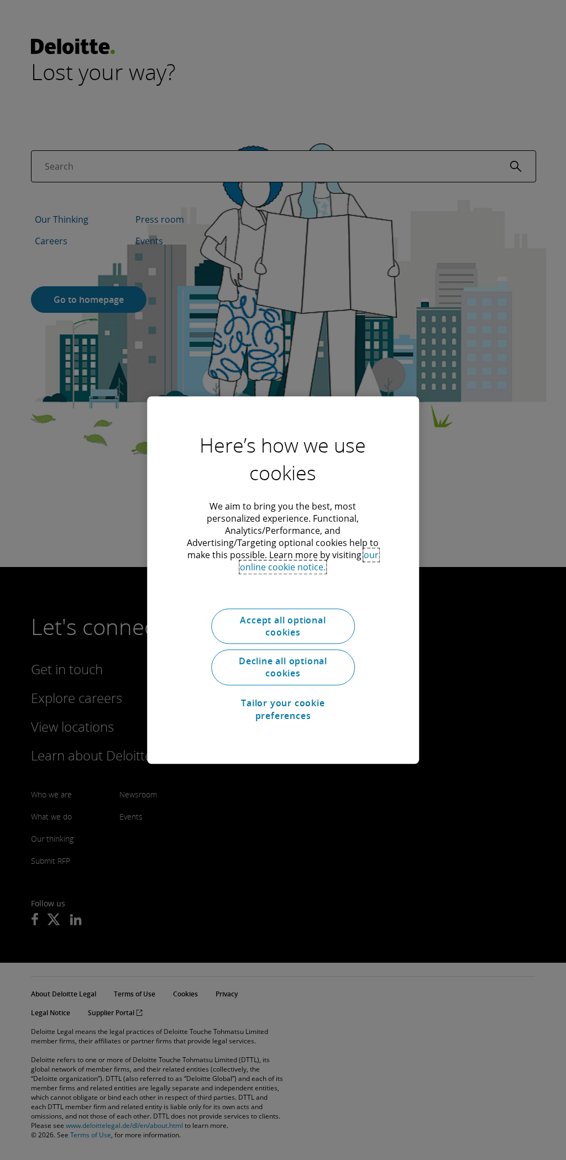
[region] (283, 580)
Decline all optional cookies (283, 667)
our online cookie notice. (309, 561)
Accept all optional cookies (283, 626)
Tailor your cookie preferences (282, 709)
